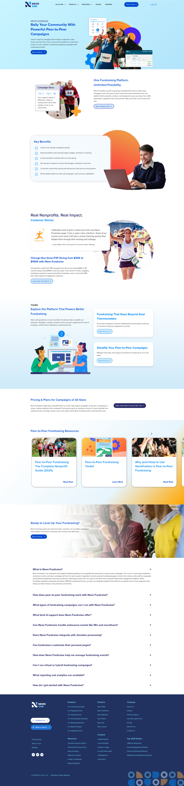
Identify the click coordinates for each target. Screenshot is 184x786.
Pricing (98, 4)
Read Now (68, 481)
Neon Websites (102, 715)
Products (72, 4)
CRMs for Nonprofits (134, 743)
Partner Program (133, 715)
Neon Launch (102, 727)
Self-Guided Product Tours (77, 747)
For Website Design (75, 727)
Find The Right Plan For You (128, 406)
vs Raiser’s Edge (103, 747)
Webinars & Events (74, 755)
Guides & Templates (75, 759)
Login (152, 4)
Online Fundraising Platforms (137, 751)
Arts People (101, 719)
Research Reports (74, 763)
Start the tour (103, 331)
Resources (86, 4)
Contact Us (40, 720)
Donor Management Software (137, 747)
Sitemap (35, 747)
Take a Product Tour (103, 106)
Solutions (59, 4)
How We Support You (134, 719)
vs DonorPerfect (103, 743)
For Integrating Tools (75, 731)
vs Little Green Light (104, 751)
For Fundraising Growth (76, 707)
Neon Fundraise (103, 711)
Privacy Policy (36, 739)
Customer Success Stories (77, 743)
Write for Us (131, 727)
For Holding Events (74, 715)
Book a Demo (130, 4)
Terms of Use (36, 743)
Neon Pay (100, 723)
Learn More (117, 481)
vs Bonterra (101, 759)
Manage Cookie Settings (60, 775)
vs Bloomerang (102, 739)
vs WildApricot (102, 755)
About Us (130, 707)
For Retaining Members (76, 723)
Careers (129, 711)
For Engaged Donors (75, 711)
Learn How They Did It (40, 281)
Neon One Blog (73, 751)
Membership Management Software (139, 755)
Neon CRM (101, 707)
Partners (108, 4)
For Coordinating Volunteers (78, 719)
